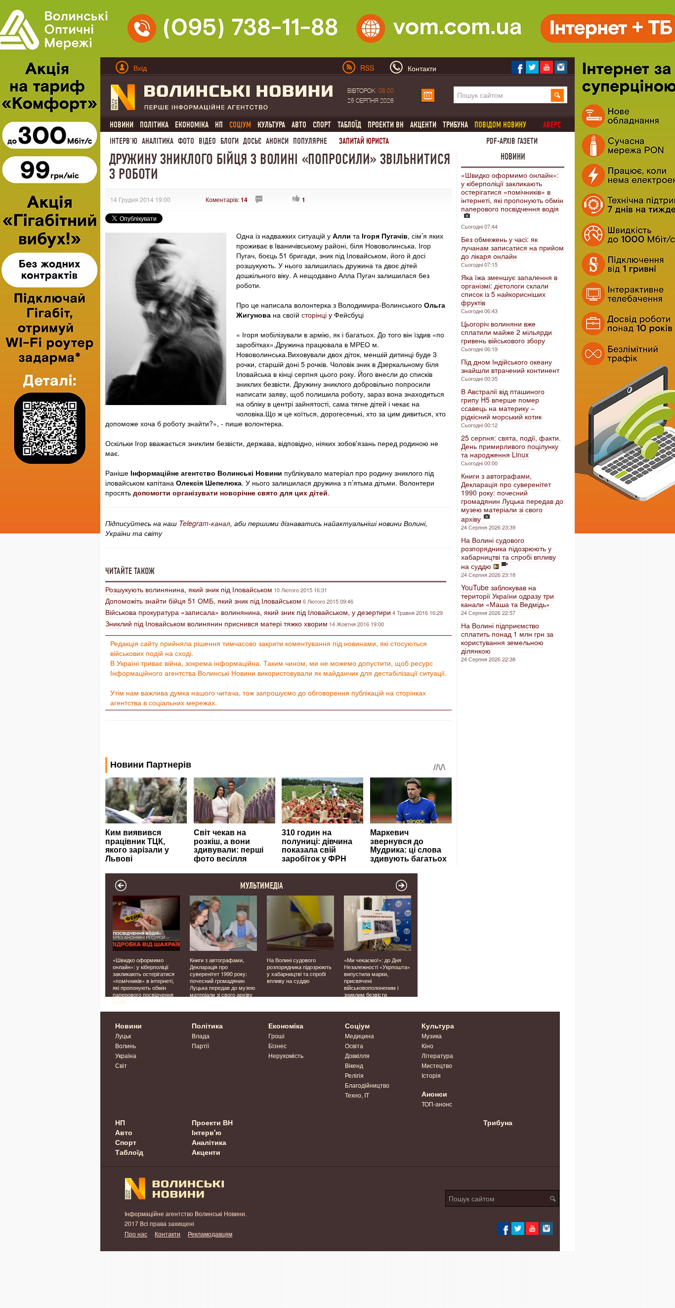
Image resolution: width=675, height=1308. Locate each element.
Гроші (276, 1035)
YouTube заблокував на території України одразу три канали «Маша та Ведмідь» (507, 595)
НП (219, 125)
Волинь (125, 1045)
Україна (125, 1055)
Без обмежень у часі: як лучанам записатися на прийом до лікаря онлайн (512, 247)
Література (437, 1055)
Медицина (359, 1035)
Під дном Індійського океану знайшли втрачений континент (510, 366)
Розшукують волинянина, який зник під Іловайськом (188, 589)
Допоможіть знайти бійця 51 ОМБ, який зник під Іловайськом (203, 601)
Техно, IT (357, 1095)
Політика (154, 125)
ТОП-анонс (437, 1104)
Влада (201, 1035)
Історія (431, 1075)
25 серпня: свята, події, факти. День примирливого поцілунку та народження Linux (511, 446)
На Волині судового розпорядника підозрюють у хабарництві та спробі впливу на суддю (508, 553)
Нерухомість (285, 1055)
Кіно (427, 1045)
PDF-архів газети (512, 141)
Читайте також (130, 571)
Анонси (277, 141)
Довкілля (357, 1055)
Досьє (252, 141)
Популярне (310, 141)
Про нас (136, 1233)
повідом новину (500, 125)
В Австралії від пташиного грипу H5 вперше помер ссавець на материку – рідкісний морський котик (503, 403)
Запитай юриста (364, 141)
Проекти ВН (386, 125)
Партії (200, 1045)
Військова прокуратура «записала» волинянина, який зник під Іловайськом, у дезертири (248, 612)
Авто (299, 125)
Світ (121, 1065)
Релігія (354, 1075)
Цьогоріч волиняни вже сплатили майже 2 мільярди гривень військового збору (506, 332)
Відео (207, 141)
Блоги (229, 141)
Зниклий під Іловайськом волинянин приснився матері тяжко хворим (216, 623)
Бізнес (277, 1045)
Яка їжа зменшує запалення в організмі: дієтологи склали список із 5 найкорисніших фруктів (509, 289)
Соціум (357, 1025)
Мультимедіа (261, 885)
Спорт (322, 125)
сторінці (314, 315)
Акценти (423, 125)
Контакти (167, 1233)
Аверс (552, 125)
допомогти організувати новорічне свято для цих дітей (230, 492)
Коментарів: (227, 199)
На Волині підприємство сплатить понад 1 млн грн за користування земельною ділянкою (507, 637)
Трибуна (455, 125)
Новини (121, 125)
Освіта (354, 1045)
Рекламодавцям (210, 1233)
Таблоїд (349, 125)
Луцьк (123, 1035)
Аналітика (157, 141)
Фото (186, 141)
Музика (432, 1035)
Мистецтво (437, 1065)
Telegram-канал (204, 523)
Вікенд (354, 1065)
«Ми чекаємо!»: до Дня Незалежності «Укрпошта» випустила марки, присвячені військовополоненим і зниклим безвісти (377, 977)
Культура (271, 125)
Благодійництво (367, 1085)
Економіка (192, 125)
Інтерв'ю (123, 141)
